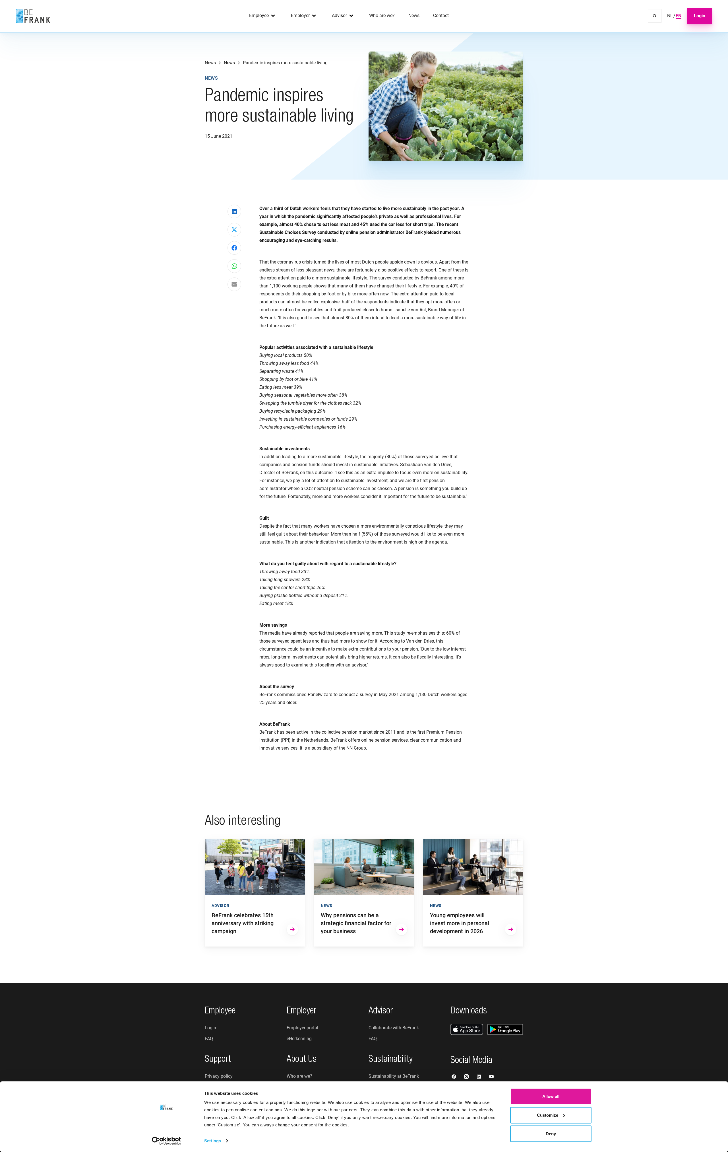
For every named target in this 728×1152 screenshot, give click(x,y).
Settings (212, 1140)
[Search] (654, 16)
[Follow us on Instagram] (467, 1077)
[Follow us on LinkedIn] (479, 1077)
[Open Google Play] (505, 1029)
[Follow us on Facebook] (454, 1077)
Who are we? (382, 15)
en (678, 15)
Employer (300, 15)
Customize (547, 1114)
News (413, 15)
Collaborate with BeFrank (394, 1027)
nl (670, 15)
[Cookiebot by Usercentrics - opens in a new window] (166, 1141)
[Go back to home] (33, 16)
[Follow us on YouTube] (491, 1077)
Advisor (339, 15)
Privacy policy (219, 1076)
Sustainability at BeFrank (394, 1076)
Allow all (550, 1096)
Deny (551, 1133)
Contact (441, 15)
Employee (259, 15)
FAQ (209, 1038)
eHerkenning (299, 1038)
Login (699, 15)
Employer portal (302, 1027)
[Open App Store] (466, 1029)
